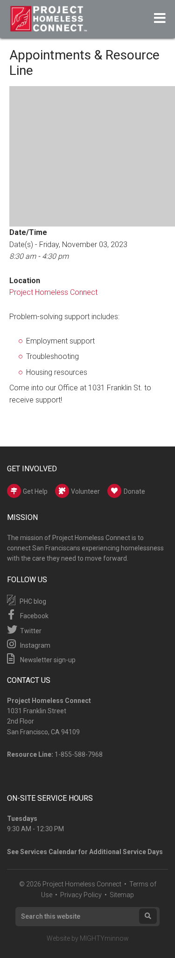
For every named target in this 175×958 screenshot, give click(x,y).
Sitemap (122, 895)
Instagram (34, 645)
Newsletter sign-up (47, 660)
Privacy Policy (81, 895)
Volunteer (85, 491)
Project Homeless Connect (53, 292)
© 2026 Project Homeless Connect (70, 884)
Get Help (34, 491)
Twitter (30, 631)
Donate (134, 491)
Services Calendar (48, 852)
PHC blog (32, 601)
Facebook (34, 616)
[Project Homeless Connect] (48, 27)
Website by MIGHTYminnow (88, 938)
